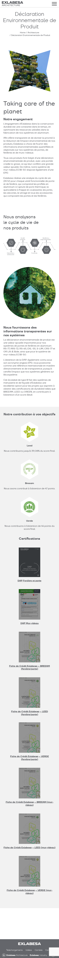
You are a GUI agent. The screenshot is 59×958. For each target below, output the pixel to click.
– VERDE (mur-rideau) (38, 892)
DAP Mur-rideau (29, 623)
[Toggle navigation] (54, 4)
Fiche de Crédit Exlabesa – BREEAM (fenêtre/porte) (29, 667)
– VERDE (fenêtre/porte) (35, 758)
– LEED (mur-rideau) (43, 847)
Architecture (33, 32)
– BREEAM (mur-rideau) (39, 803)
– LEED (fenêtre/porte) (34, 713)
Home (22, 32)
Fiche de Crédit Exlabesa (25, 711)
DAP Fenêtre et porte (29, 580)
